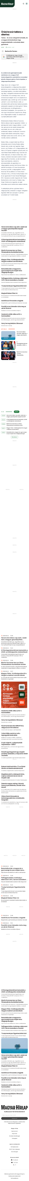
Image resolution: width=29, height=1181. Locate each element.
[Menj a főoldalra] (7, 4)
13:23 (3, 419)
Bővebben (14, 437)
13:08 (3, 424)
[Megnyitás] (26, 3)
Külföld (6, 338)
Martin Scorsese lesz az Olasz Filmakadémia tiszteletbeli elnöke (22, 354)
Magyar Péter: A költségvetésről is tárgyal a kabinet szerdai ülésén (17, 428)
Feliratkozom (14, 1118)
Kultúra (6, 358)
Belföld (6, 348)
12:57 (3, 428)
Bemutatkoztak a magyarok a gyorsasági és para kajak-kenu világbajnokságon (16, 432)
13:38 (3, 415)
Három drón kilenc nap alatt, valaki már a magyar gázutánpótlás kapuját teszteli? (22, 334)
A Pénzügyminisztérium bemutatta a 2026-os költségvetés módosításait (22, 345)
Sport (16, 411)
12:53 (3, 432)
